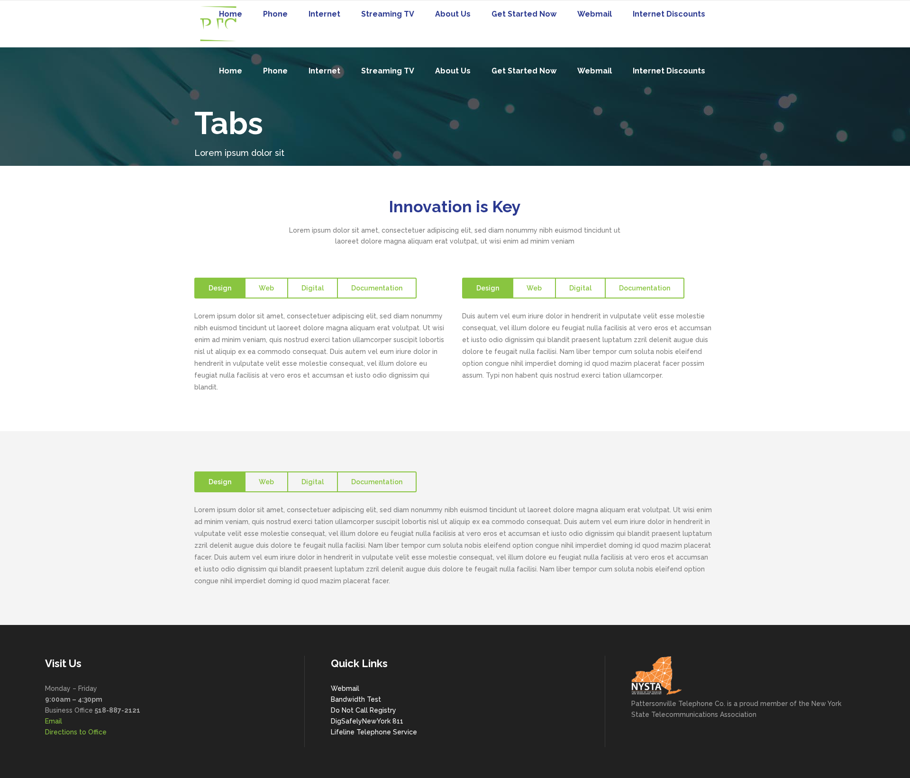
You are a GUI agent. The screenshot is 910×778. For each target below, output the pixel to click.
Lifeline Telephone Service (374, 732)
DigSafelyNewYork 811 (367, 721)
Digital (312, 288)
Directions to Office (76, 732)
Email (53, 721)
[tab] (219, 288)
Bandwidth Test (356, 699)
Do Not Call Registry (363, 710)
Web (266, 288)
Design (220, 288)
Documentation (376, 288)
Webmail (345, 688)
